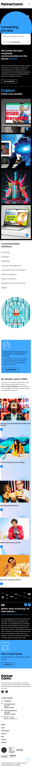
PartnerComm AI (15, 42)
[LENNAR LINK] (27, 164)
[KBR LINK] (27, 235)
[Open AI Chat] (28, 759)
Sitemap (17, 765)
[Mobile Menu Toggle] (29, 4)
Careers (3, 739)
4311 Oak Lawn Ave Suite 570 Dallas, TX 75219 (9, 705)
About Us (4, 733)
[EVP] (1, 429)
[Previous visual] (25, 604)
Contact (3, 742)
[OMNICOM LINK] (27, 199)
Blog (2, 736)
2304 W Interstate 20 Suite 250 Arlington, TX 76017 (10, 712)
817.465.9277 (7, 701)
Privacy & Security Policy (8, 765)
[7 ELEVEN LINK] (27, 128)
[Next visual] (29, 604)
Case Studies (5, 730)
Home (3, 727)
